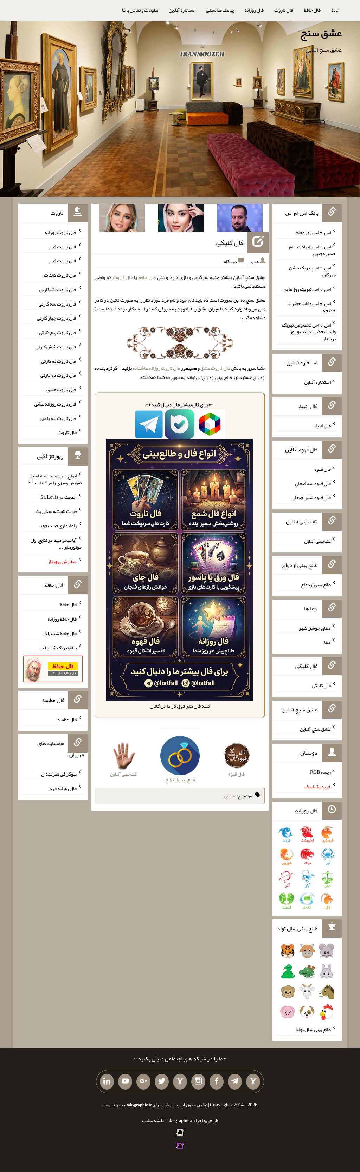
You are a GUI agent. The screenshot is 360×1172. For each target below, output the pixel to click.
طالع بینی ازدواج (316, 584)
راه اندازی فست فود (58, 525)
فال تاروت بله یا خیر (58, 418)
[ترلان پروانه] (181, 219)
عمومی (230, 796)
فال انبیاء (322, 425)
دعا (327, 642)
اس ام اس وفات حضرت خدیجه (312, 307)
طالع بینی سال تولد (313, 1029)
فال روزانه (254, 10)
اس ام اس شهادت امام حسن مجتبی (312, 249)
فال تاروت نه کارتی (59, 361)
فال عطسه (67, 719)
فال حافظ (312, 10)
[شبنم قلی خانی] (122, 219)
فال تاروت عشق (215, 368)
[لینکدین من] (107, 1082)
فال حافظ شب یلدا (60, 633)
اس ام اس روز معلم (313, 232)
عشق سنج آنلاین (315, 729)
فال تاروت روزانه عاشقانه (156, 368)
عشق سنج (321, 32)
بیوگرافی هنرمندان (59, 774)
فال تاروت (283, 10)
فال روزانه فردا (62, 788)
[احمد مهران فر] (240, 219)
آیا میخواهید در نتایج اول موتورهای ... (56, 543)
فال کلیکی (230, 242)
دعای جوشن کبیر (315, 627)
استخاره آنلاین (182, 10)
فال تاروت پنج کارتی (58, 332)
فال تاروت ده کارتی (58, 375)
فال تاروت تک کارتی (58, 289)
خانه (335, 10)
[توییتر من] (162, 1082)
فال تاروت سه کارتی (58, 303)
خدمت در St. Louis (58, 497)
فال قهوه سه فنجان (313, 483)
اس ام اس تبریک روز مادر (307, 289)
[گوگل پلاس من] (143, 1082)
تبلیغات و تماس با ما (140, 10)
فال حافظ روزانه (62, 619)
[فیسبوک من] (217, 1082)
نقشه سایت (153, 1120)
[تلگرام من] (235, 1082)
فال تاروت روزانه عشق (55, 404)
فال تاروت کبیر (62, 246)
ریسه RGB (320, 772)
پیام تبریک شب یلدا (58, 647)
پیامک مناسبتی (220, 10)
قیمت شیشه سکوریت (56, 511)
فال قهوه (322, 469)
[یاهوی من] (253, 1082)
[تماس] (180, 1082)
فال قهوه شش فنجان (311, 497)
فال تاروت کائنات (60, 275)
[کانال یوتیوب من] (125, 1082)
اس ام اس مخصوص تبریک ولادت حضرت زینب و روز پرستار (309, 331)
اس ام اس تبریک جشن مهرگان (312, 271)
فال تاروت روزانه (61, 232)
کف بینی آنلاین (317, 541)
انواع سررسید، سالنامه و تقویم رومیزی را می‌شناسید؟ (55, 479)
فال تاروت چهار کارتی (57, 318)
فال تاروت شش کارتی (56, 346)
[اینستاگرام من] (198, 1082)
